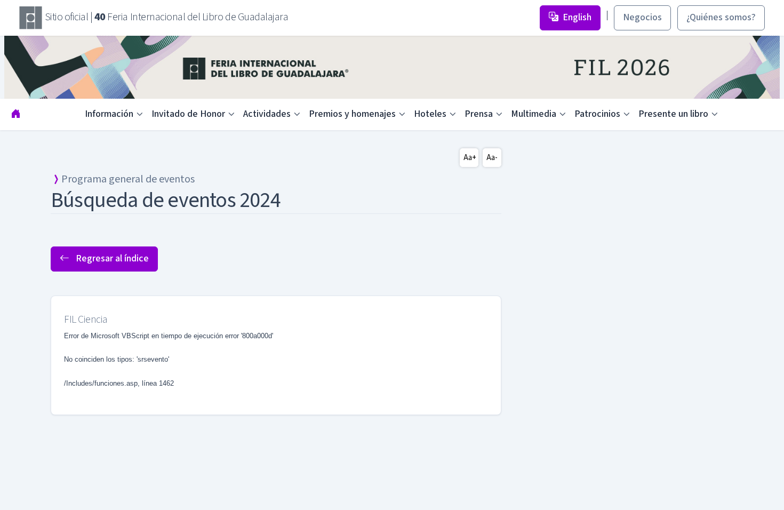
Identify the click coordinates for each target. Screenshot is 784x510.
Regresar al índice (111, 258)
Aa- (492, 157)
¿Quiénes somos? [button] (721, 17)
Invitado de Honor (188, 114)
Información (109, 114)
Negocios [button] (642, 17)
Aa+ (469, 157)
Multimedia (533, 114)
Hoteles (430, 114)
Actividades (267, 114)
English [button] (577, 17)
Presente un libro (673, 114)
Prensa (479, 114)
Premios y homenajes (352, 114)
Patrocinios (597, 114)
